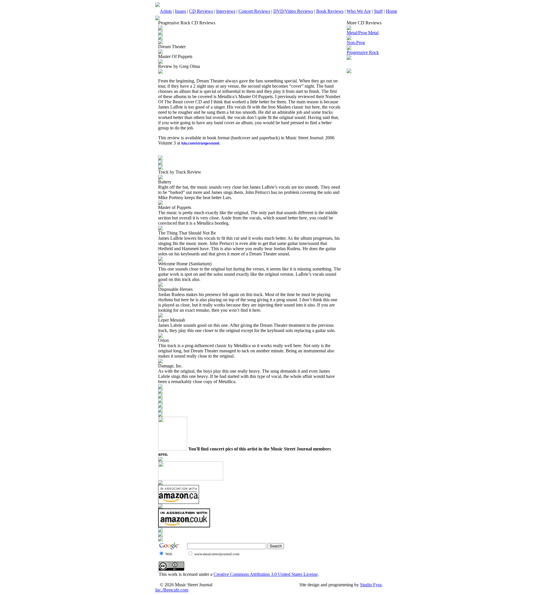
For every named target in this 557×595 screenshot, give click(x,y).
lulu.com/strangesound (200, 143)
